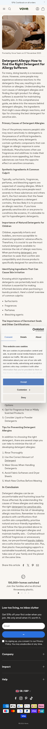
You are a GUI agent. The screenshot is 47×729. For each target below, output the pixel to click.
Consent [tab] (8, 337)
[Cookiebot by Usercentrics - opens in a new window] (33, 329)
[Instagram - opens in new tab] (20, 698)
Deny (23, 397)
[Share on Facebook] (23, 565)
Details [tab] (23, 337)
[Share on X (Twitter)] (28, 565)
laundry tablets (35, 540)
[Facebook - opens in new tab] (15, 698)
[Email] (37, 565)
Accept (23, 382)
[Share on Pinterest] (32, 565)
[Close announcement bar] (44, 2)
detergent (26, 252)
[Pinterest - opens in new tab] (26, 698)
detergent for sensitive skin (26, 506)
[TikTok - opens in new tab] (31, 698)
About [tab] (38, 337)
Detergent (10, 460)
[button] (4, 9)
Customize (22, 390)
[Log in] (37, 9)
